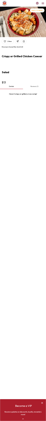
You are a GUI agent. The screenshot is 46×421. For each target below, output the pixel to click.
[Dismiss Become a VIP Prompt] (42, 403)
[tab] (11, 86)
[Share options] (17, 41)
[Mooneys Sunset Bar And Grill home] (12, 3)
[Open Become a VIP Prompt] (23, 419)
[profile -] (37, 3)
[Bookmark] (23, 41)
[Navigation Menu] (42, 3)
